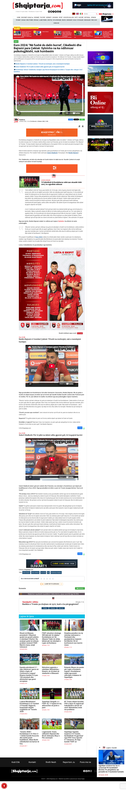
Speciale (36, 20)
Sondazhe (56, 23)
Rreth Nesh (51, 762)
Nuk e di (61, 608)
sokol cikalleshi (35, 572)
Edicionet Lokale (26, 17)
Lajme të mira (43, 20)
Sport (61, 17)
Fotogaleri (80, 20)
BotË (76, 17)
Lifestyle (49, 20)
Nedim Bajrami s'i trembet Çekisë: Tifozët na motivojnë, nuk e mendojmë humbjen (43, 64)
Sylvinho (61, 221)
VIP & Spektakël (57, 20)
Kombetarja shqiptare (56, 572)
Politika (45, 608)
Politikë (42, 17)
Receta (64, 20)
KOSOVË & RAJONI (68, 17)
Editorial (87, 17)
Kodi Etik (16, 762)
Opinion (93, 17)
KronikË (36, 17)
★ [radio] (41, 578)
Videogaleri (87, 20)
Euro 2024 (39, 237)
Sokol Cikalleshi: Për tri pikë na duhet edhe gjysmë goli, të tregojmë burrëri (40, 67)
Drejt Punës (29, 20)
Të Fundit (18, 20)
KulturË (81, 17)
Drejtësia (53, 608)
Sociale (23, 20)
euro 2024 (43, 572)
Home (18, 17)
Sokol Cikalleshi (52, 153)
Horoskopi (69, 20)
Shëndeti (49, 17)
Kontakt (32, 762)
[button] (4, 785)
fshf (48, 572)
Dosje (74, 20)
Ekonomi (55, 17)
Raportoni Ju (69, 762)
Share (71, 119)
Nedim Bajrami (73, 153)
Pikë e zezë (94, 20)
